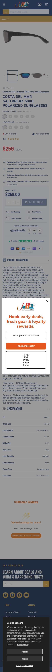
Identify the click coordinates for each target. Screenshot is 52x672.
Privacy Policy (23, 644)
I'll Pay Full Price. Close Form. (26, 360)
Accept (25, 651)
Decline (25, 658)
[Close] (47, 301)
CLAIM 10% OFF (26, 346)
